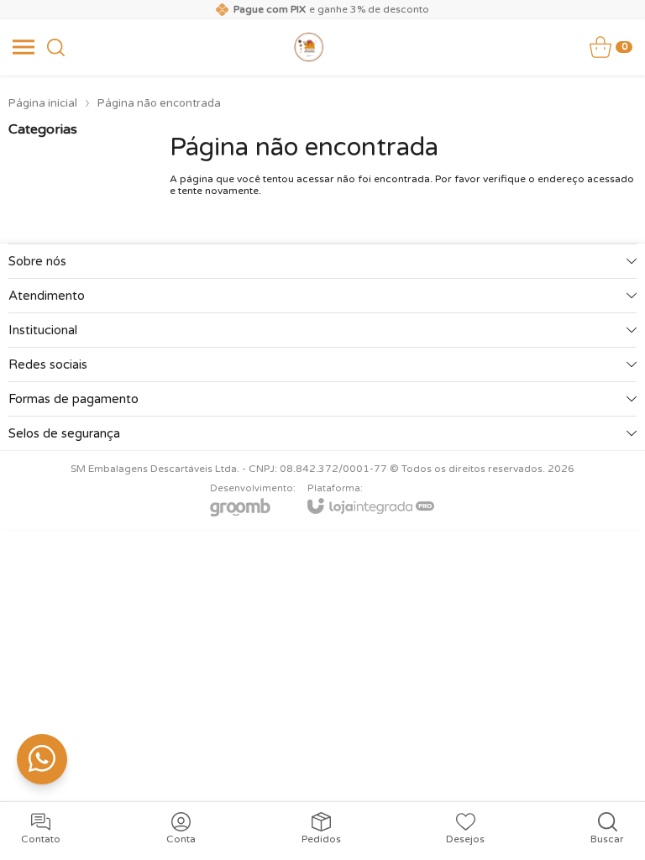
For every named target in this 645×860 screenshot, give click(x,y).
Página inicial (42, 103)
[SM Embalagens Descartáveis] (309, 47)
